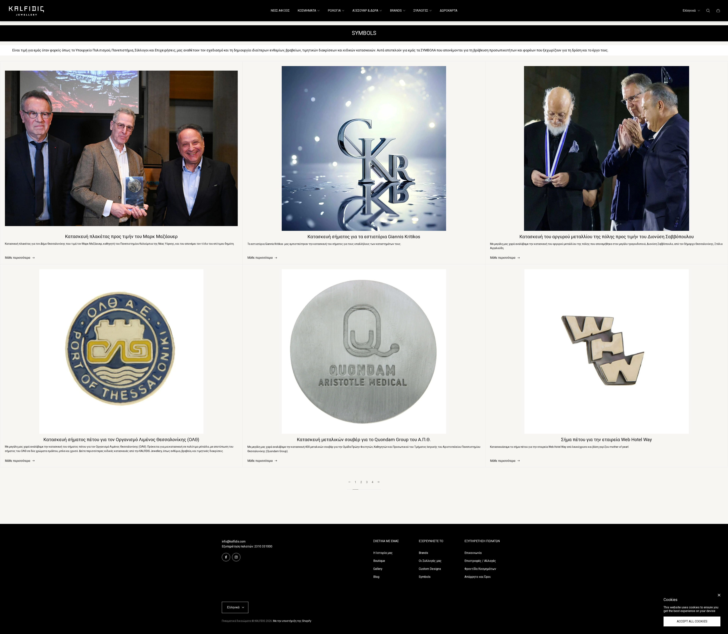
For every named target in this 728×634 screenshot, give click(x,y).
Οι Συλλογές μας (430, 561)
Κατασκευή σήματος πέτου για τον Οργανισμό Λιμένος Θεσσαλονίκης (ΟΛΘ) (121, 439)
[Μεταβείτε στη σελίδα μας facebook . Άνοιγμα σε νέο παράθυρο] (226, 557)
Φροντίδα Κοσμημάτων (480, 569)
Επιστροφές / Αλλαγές (480, 561)
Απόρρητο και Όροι (477, 577)
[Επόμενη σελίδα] (378, 485)
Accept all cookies (692, 621)
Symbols (425, 577)
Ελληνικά (689, 10)
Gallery (377, 569)
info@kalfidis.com (234, 541)
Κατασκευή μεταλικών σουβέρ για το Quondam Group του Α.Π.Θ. (364, 439)
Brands (423, 553)
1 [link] (355, 482)
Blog (376, 577)
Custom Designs (430, 569)
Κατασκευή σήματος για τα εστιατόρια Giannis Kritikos (364, 236)
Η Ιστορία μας (383, 553)
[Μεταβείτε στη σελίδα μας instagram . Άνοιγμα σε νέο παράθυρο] (236, 557)
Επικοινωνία (473, 553)
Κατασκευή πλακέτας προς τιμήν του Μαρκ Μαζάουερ (121, 236)
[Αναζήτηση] (708, 10)
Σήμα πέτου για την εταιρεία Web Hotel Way (606, 439)
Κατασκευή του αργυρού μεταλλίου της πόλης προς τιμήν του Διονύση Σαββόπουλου (606, 236)
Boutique (379, 561)
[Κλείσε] (719, 595)
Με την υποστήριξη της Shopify (292, 620)
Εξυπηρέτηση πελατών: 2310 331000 (247, 546)
